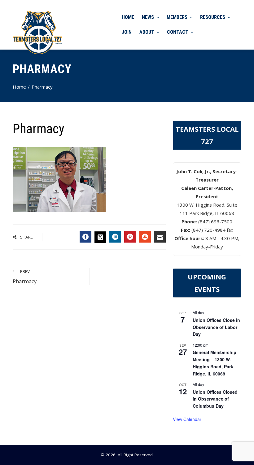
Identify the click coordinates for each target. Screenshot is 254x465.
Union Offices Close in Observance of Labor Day (216, 327)
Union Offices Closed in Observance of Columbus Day (215, 399)
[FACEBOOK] (85, 237)
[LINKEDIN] (115, 237)
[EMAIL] (160, 237)
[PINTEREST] (130, 237)
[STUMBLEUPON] (145, 237)
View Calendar (187, 419)
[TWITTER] (100, 237)
